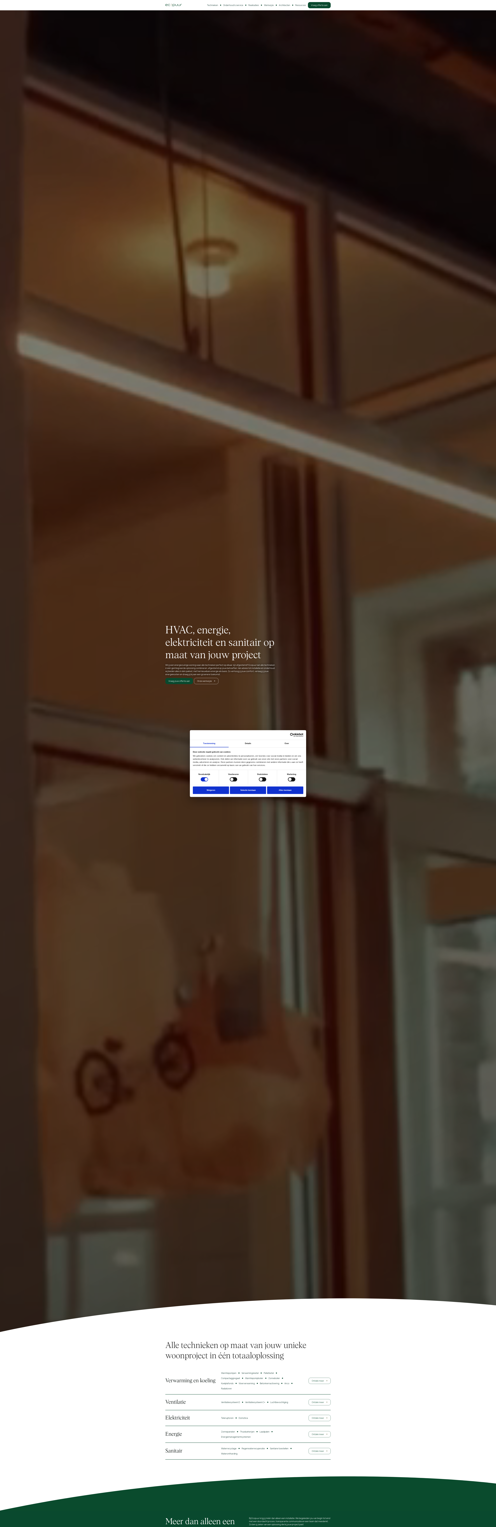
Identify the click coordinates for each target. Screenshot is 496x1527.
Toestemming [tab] (209, 743)
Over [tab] (287, 743)
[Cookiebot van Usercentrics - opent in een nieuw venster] (292, 735)
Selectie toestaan (248, 790)
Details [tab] (248, 743)
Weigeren (211, 790)
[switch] (233, 779)
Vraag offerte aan (319, 5)
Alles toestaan (285, 790)
